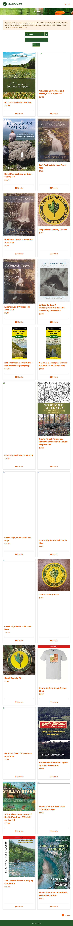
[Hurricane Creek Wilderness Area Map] (19, 214)
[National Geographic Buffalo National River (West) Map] (54, 343)
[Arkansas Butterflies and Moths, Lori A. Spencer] (54, 70)
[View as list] (38, 44)
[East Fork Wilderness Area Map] (54, 140)
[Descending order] (46, 34)
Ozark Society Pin (13, 678)
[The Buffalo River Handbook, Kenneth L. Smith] (54, 862)
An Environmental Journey (17, 102)
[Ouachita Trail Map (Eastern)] (19, 417)
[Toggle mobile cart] (65, 4)
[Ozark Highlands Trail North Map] (54, 504)
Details (20, 113)
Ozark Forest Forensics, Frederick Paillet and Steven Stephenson (53, 442)
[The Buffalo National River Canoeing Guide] (54, 792)
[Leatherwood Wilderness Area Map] (19, 281)
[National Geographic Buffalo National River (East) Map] (19, 343)
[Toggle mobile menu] (69, 4)
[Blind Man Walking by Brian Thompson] (19, 145)
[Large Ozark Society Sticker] (54, 209)
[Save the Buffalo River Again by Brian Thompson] (54, 733)
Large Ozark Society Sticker (53, 229)
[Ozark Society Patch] (54, 575)
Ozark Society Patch (49, 594)
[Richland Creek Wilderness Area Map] (19, 728)
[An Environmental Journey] (19, 75)
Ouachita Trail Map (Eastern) (18, 455)
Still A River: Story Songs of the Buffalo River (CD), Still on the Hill (18, 817)
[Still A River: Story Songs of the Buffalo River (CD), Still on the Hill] (19, 796)
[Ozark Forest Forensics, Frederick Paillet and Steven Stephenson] (54, 409)
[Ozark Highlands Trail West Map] (19, 591)
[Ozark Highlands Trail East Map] (19, 503)
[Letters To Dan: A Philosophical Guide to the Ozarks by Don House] (54, 280)
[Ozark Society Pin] (19, 660)
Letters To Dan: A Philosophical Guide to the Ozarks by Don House (52, 308)
